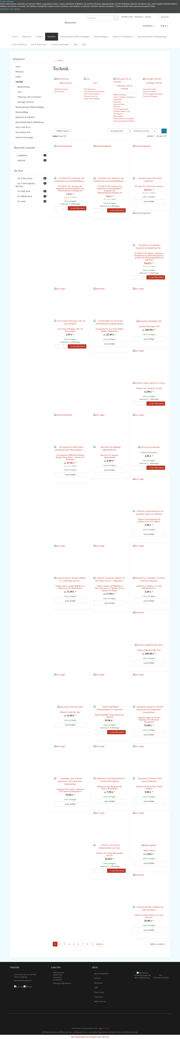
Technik (51, 36)
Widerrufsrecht (100, 1001)
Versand (106, 1028)
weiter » (100, 944)
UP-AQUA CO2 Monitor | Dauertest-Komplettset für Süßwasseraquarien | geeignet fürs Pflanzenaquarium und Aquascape (149, 256)
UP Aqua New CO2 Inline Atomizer (148, 186)
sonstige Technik (154, 83)
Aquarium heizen (149, 89)
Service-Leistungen (60, 44)
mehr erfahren (15, 9)
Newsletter (139, 17)
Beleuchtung (65, 83)
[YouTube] (164, 1020)
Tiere (14, 36)
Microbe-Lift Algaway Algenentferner (110, 456)
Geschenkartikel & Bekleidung (152, 36)
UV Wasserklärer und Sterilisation (121, 112)
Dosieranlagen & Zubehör (153, 94)
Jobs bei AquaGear (101, 973)
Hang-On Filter (119, 104)
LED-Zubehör (59, 91)
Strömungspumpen (120, 109)
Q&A (76, 44)
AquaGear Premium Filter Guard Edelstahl (149, 787)
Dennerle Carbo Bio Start (70, 712)
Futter (39, 36)
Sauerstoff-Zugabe (150, 96)
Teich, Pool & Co (19, 44)
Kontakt (148, 17)
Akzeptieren (4, 9)
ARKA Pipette (149, 850)
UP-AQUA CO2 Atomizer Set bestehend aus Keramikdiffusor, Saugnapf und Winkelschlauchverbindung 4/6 (109, 189)
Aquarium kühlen (149, 91)
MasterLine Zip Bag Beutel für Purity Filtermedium (109, 787)
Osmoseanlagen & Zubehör (124, 121)
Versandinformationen (23, 980)
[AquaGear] (90, 25)
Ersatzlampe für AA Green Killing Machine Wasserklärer (109, 329)
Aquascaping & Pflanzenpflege (74, 36)
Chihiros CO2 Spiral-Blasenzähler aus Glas (109, 854)
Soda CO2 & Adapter (92, 98)
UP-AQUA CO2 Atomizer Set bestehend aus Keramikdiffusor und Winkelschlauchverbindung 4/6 (70, 188)
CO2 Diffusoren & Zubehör (94, 91)
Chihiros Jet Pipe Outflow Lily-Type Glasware (148, 916)
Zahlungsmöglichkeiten (62, 983)
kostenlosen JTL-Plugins (86, 1036)
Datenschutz (99, 992)
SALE (84, 44)
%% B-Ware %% (38, 44)
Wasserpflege (100, 36)
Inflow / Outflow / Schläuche (124, 97)
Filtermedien (118, 116)
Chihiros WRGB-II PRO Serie (149, 650)
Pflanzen (26, 36)
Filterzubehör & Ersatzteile (123, 118)
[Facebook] (160, 1020)
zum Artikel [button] (149, 201)
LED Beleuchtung (61, 89)
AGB (96, 987)
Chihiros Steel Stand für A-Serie (149, 388)
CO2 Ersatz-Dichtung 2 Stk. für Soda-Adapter (70, 329)
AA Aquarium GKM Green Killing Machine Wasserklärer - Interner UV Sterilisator (70, 457)
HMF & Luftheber (120, 94)
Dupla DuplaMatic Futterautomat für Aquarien (109, 715)
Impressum (98, 997)
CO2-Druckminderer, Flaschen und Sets (92, 95)
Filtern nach (62, 131)
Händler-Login (127, 17)
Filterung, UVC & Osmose (124, 87)
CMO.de (105, 1036)
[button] (159, 131)
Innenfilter (117, 102)
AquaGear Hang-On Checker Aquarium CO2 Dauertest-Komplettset (149, 719)
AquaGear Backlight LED (149, 326)
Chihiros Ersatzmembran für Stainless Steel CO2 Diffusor (149, 520)
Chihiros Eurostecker (149, 452)
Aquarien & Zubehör (122, 36)
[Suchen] (116, 18)
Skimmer (116, 106)
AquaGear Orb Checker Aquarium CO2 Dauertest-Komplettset (70, 790)
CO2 (95, 83)
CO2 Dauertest (89, 89)
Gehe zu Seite (157, 944)
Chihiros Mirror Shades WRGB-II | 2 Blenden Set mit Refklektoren (70, 587)
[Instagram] (168, 1020)
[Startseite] (53, 60)
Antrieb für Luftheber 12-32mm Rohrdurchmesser (149, 587)
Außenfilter (117, 99)
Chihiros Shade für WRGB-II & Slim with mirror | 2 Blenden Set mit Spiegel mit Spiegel (109, 588)
